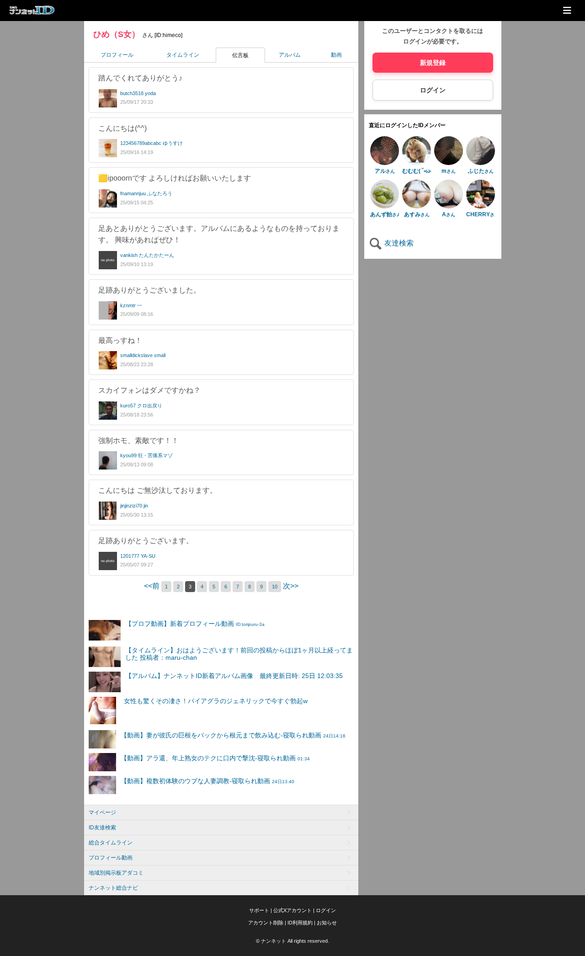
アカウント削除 (265, 922)
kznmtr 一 (131, 305)
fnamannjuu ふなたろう (146, 193)
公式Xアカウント (292, 910)
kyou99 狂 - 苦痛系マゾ (146, 455)
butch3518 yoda (138, 93)
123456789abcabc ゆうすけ (151, 143)
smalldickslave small (142, 355)
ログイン (433, 90)
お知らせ (327, 922)
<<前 (152, 586)
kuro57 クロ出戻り (141, 405)
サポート (259, 910)
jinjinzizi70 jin (134, 505)
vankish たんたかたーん (147, 255)
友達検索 (398, 243)
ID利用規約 (300, 922)
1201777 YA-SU (137, 556)
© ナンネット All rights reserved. (292, 941)
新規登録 (433, 62)
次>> (290, 586)
